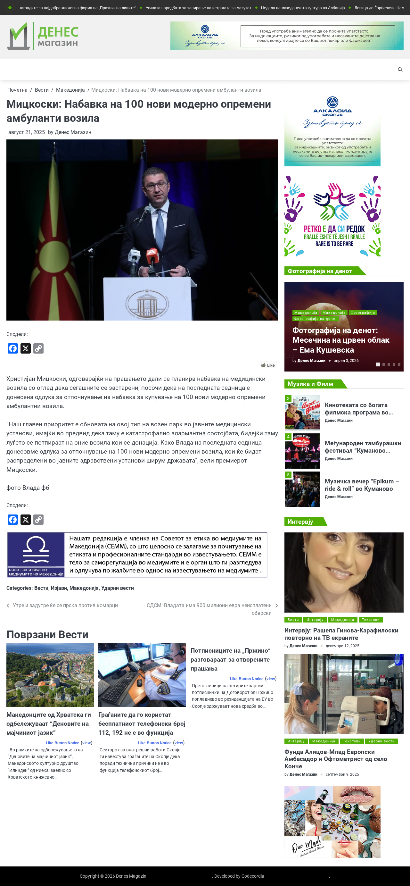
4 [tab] (394, 364)
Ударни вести (117, 588)
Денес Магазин (73, 132)
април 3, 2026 (346, 360)
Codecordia (253, 876)
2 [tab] (383, 364)
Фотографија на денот (315, 319)
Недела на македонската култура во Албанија (277, 8)
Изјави (59, 588)
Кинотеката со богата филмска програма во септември (357, 410)
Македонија (84, 588)
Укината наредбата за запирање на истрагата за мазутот (173, 8)
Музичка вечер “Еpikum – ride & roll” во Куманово (362, 482)
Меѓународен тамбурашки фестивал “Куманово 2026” (363, 448)
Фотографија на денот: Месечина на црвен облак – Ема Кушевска (341, 340)
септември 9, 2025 (342, 774)
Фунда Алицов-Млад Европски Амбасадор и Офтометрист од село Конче (335, 759)
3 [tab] (389, 364)
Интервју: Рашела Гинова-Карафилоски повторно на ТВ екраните (341, 634)
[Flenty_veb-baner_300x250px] (332, 165)
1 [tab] (378, 364)
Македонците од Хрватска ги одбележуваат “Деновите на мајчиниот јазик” (48, 724)
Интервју (315, 620)
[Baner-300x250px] (332, 255)
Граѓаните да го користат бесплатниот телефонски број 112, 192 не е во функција (141, 724)
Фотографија (363, 313)
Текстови (371, 620)
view (86, 743)
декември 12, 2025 (342, 646)
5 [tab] (399, 364)
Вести (41, 588)
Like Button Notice (62, 743)
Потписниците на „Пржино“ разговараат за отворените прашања (231, 660)
